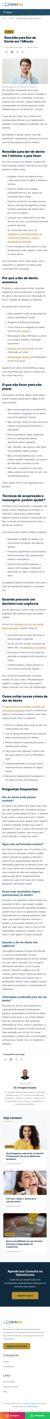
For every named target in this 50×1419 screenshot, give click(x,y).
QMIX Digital (33, 1406)
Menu (9, 12)
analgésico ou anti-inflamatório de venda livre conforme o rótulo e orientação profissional (24, 238)
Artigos (11, 18)
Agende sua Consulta (17, 1346)
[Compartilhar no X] (17, 52)
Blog (5, 1391)
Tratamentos (8, 1366)
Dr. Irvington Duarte (25, 1087)
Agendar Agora (25, 1295)
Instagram (14, 1415)
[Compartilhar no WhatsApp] (6, 52)
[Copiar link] (22, 52)
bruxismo (25, 331)
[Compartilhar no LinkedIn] (12, 52)
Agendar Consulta (11, 1387)
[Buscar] (47, 4)
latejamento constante (34, 647)
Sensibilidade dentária (18, 357)
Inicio (4, 18)
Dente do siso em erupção (21, 348)
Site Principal (9, 1382)
